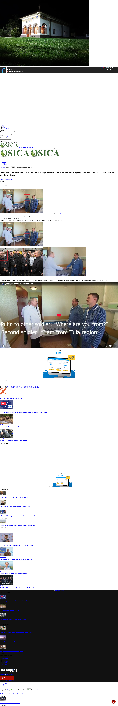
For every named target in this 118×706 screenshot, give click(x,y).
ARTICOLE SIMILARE (5, 398)
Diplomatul (2, 438)
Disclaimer (4, 683)
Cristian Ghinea (3, 557)
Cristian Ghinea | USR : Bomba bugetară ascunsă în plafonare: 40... (17, 559)
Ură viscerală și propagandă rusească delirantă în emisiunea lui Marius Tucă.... (20, 516)
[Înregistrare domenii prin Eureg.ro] (29, 689)
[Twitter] (16, 185)
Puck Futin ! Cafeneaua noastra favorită (10, 703)
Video (3, 163)
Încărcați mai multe (3, 528)
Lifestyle (4, 162)
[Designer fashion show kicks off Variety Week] (3, 648)
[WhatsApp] (25, 185)
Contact (3, 127)
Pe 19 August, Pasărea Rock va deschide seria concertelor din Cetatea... (18, 587)
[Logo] (15, 156)
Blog (3, 125)
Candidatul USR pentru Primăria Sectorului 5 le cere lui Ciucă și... (17, 545)
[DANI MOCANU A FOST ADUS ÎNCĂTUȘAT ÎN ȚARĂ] (6, 437)
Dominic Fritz (2, 571)
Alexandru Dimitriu (4, 542)
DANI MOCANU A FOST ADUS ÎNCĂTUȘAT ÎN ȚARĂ (14, 440)
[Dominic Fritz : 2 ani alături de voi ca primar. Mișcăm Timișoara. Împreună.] (6, 570)
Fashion (4, 159)
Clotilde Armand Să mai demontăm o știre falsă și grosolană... (15, 506)
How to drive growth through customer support (12, 641)
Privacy (3, 684)
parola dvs (13, 134)
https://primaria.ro (3, 395)
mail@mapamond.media (10, 680)
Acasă (1, 167)
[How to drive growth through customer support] (3, 639)
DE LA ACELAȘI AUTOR (16, 398)
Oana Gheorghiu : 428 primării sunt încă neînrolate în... (14, 601)
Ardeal (1, 585)
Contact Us (4, 686)
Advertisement (5, 685)
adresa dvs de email (15, 140)
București (2, 410)
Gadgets (4, 160)
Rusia (4, 167)
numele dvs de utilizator (16, 132)
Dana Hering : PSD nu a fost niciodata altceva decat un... (14, 497)
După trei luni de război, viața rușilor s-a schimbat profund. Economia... (18, 693)
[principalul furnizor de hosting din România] (20, 689)
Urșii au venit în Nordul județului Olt (9, 426)
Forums (3, 126)
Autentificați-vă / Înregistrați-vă (8, 123)
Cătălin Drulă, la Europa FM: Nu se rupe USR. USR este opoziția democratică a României (24, 387)
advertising (6, 674)
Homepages (4, 164)
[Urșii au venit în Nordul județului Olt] (6, 423)
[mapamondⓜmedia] (59, 148)
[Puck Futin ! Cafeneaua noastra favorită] (3, 700)
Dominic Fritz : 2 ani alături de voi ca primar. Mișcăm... (14, 573)
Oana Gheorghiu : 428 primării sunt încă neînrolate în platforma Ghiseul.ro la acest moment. (23, 412)
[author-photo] (3, 393)
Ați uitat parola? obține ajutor (5, 136)
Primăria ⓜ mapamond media (6, 179)
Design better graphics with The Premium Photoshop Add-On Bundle (17, 632)
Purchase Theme (5, 128)
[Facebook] (12, 185)
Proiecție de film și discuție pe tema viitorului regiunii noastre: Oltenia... (18, 525)
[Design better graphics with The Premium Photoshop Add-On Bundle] (3, 630)
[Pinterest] (21, 185)
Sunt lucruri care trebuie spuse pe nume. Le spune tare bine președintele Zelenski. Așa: (24, 386)
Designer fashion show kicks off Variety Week (11, 651)
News (3, 158)
